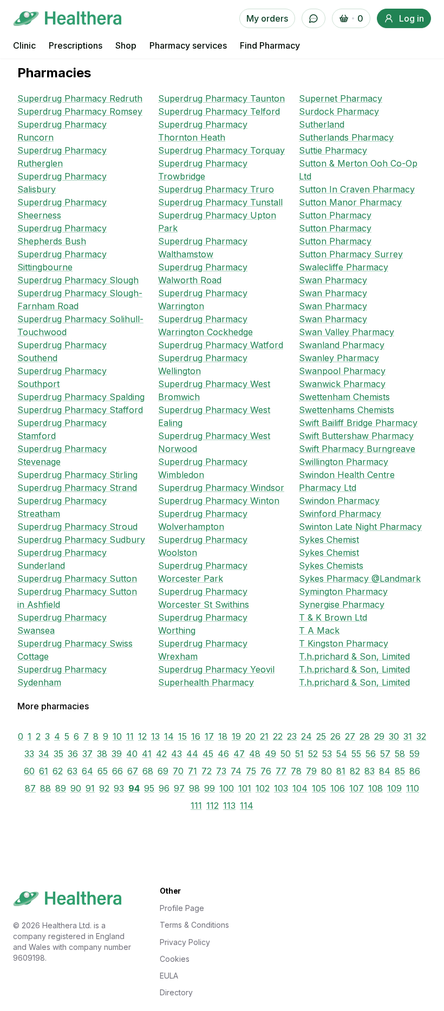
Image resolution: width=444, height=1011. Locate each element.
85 (400, 771)
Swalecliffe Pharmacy (343, 267)
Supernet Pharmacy (340, 98)
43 (176, 753)
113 (229, 805)
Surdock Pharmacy (339, 111)
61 (43, 771)
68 (147, 771)
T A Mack (319, 630)
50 (285, 753)
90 (75, 788)
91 (90, 788)
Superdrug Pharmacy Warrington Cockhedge (205, 325)
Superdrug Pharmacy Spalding (81, 396)
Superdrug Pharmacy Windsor (221, 487)
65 (102, 771)
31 (407, 736)
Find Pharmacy (270, 45)
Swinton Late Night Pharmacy (360, 526)
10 (117, 736)
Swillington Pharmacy (343, 461)
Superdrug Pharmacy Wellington (202, 364)
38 (102, 753)
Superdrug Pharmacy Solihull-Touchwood (80, 325)
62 (58, 771)
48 (254, 753)
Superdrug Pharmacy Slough (78, 280)
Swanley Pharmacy (339, 357)
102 (263, 788)
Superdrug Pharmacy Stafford (80, 409)
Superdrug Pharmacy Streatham (62, 507)
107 (356, 788)
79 (311, 771)
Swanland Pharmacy (341, 345)
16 (195, 736)
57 (385, 753)
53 (327, 753)
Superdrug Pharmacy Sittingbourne (62, 260)
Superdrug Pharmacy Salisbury (62, 183)
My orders (267, 18)
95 (149, 788)
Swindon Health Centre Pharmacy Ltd (347, 481)
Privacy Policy (185, 942)
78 (296, 771)
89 (60, 788)
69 (163, 771)
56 (370, 753)
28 (365, 736)
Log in (411, 18)
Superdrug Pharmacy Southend (62, 351)
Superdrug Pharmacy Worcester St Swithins (203, 598)
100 (226, 788)
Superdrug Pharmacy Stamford (62, 429)
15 (182, 736)
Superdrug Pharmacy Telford (219, 111)
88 (45, 788)
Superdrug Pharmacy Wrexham (202, 650)
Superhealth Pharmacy (206, 682)
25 (321, 736)
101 (244, 788)
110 (412, 788)
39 (117, 753)
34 (43, 753)
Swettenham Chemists (344, 396)
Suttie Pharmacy (333, 150)
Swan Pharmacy (333, 280)
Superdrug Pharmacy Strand (77, 487)
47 (239, 753)
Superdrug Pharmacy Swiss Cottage (75, 650)
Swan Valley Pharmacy (346, 332)
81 (340, 771)
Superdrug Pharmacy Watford (220, 345)
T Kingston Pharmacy (343, 643)
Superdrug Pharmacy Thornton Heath (202, 131)
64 (87, 771)
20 (250, 736)
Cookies (175, 958)
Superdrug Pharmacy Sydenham (62, 676)
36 (73, 753)
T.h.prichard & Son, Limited (354, 656)
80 (326, 771)
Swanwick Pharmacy (342, 383)
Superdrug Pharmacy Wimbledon (202, 468)
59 (414, 753)
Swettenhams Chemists (346, 409)
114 (246, 805)
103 (281, 788)
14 (169, 736)
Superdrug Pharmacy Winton (218, 500)
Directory (176, 992)
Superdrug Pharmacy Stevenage (62, 455)
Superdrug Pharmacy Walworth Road (202, 273)
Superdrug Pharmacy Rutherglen (62, 157)
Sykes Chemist (329, 539)
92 (104, 788)
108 (375, 788)
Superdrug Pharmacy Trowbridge (202, 170)
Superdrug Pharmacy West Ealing (214, 416)
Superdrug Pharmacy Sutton (77, 578)
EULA (169, 975)
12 (142, 736)
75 (251, 771)
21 (264, 736)
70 (178, 771)
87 (30, 788)
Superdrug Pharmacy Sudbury (81, 539)
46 (223, 753)
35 (58, 753)
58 (400, 753)
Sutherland (321, 124)
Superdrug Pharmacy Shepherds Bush (62, 235)
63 (72, 771)
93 (119, 788)
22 (278, 736)
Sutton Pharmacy (335, 215)
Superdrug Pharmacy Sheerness (62, 209)
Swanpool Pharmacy (342, 370)
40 (132, 753)
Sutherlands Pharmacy (346, 137)
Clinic (24, 45)
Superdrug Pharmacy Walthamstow (202, 248)
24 (306, 736)
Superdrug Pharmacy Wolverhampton (202, 520)
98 (194, 788)
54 (341, 753)
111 (196, 805)
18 (222, 736)
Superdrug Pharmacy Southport (62, 377)
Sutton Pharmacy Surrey (351, 254)
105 (319, 788)
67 (132, 771)
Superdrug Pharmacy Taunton (221, 98)
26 (335, 736)
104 (300, 788)
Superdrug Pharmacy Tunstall (220, 202)
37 (87, 753)
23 (292, 736)
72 (206, 771)
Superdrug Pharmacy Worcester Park (202, 572)
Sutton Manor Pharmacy (350, 202)
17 (209, 736)
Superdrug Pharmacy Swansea (62, 624)
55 (356, 753)
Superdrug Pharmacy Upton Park (217, 222)
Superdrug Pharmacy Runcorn (62, 131)
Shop (125, 45)
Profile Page (182, 908)
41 (147, 753)
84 (384, 771)
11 (130, 736)
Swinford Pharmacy (340, 513)
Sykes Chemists (331, 565)
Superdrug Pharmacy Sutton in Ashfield (77, 598)
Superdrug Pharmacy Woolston (202, 546)
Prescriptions (75, 45)
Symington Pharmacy (343, 591)
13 (155, 736)
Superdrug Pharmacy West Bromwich (214, 390)
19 (236, 736)
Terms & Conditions (194, 924)
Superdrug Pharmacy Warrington (202, 299)
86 (414, 771)
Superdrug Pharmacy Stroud (77, 526)
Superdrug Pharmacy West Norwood (214, 442)
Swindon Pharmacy (339, 500)
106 (337, 788)
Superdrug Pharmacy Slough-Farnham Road (79, 299)
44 (192, 753)
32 (421, 736)
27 (350, 736)
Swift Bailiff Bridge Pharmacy (358, 422)
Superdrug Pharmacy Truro (216, 189)
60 (29, 771)
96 (164, 788)
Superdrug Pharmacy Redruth (79, 98)
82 (355, 771)
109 (394, 788)
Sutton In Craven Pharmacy (357, 189)
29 (379, 736)
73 (221, 771)
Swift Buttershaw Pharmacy (356, 435)
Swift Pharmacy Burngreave (357, 448)
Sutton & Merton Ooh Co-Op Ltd (358, 170)
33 (29, 753)
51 (299, 753)
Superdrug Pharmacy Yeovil (216, 669)
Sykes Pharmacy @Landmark (360, 578)
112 (212, 805)
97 (179, 788)
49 (270, 753)
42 (161, 753)
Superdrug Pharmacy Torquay (221, 150)
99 (209, 788)
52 (313, 753)
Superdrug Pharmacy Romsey (79, 111)
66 (117, 771)
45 (208, 753)
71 (192, 771)
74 (236, 771)
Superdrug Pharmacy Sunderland (62, 559)
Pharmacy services (188, 45)
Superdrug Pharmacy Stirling (77, 474)
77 (281, 771)
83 (369, 771)
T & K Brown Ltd (333, 617)
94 (134, 788)
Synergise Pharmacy (341, 604)
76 (265, 771)
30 (394, 736)
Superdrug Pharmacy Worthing (202, 624)
